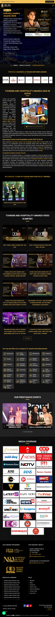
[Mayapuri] (44, 509)
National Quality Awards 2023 (14, 426)
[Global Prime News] (11, 516)
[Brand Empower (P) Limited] (6, 6)
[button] (23, 432)
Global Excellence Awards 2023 (12, 593)
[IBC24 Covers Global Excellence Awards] (44, 479)
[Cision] (44, 516)
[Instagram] (27, 605)
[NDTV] (28, 464)
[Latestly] (11, 494)
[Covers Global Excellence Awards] (11, 464)
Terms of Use (33, 587)
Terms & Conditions (35, 589)
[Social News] (19, 531)
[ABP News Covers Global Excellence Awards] (28, 449)
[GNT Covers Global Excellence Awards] (44, 449)
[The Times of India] (44, 457)
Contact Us (32, 585)
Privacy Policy (33, 591)
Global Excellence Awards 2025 (12, 582)
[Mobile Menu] (53, 5)
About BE (32, 580)
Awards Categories (24, 65)
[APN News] (28, 494)
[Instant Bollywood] (28, 523)
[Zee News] (28, 457)
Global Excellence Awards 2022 (12, 597)
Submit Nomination (49, 1)
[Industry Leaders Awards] (14, 569)
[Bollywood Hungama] (28, 509)
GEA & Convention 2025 (40, 427)
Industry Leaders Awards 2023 (11, 589)
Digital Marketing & (34, 615)
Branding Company (44, 615)
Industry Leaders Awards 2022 (11, 595)
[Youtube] (30, 605)
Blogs (31, 582)
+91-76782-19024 (36, 554)
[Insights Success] (11, 523)
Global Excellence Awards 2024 (12, 587)
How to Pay (33, 593)
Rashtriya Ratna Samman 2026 (11, 580)
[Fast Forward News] (44, 523)
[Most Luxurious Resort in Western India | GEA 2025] (40, 234)
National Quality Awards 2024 (11, 585)
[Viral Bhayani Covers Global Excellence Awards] (11, 486)
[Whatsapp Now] (4, 613)
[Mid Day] (11, 457)
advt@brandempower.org (38, 563)
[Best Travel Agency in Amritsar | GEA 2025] (15, 234)
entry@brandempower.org (38, 556)
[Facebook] (24, 605)
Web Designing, (25, 615)
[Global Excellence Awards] (14, 551)
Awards (15, 65)
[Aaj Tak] (28, 516)
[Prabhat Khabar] (11, 509)
